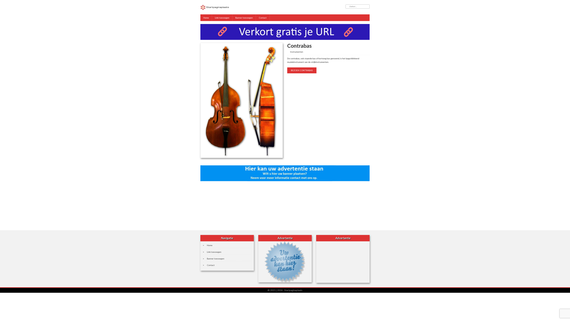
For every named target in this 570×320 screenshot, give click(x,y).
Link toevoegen (222, 17)
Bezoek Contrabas (302, 70)
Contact (263, 17)
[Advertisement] (285, 205)
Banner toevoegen (244, 17)
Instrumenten (296, 52)
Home (206, 17)
